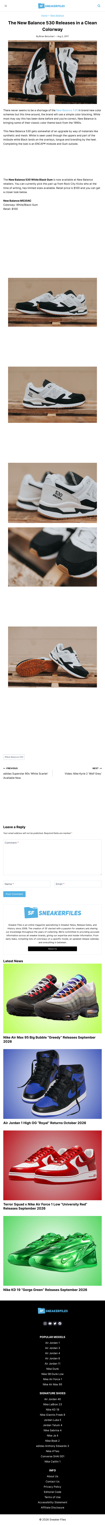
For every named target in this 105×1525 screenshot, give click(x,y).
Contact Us (52, 1481)
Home (44, 15)
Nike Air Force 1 (52, 1379)
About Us (52, 1476)
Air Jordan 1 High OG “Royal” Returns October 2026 (44, 1123)
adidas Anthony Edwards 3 (52, 1446)
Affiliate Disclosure (52, 1507)
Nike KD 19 (52, 1409)
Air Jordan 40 (52, 1399)
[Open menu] (5, 6)
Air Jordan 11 (52, 1363)
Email (60, 884)
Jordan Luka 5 (52, 1420)
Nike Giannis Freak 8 (52, 1414)
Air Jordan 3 (52, 1348)
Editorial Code (52, 1492)
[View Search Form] (99, 6)
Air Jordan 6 (52, 1358)
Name (9, 884)
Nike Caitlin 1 (53, 1461)
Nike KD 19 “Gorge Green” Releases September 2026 (45, 1290)
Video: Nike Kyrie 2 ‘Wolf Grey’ (83, 771)
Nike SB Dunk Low (52, 1374)
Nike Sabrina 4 (53, 1430)
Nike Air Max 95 (52, 1384)
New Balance (57, 15)
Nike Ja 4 (52, 1435)
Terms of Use (52, 1497)
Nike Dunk (52, 1368)
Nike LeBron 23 (52, 1404)
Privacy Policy (52, 1486)
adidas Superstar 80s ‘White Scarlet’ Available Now (25, 773)
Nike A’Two (52, 1451)
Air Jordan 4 (52, 1353)
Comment (12, 842)
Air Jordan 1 (52, 1342)
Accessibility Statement (52, 1502)
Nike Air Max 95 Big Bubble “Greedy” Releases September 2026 (49, 1039)
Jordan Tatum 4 (52, 1425)
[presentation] (52, 998)
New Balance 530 (67, 110)
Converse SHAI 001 (52, 1456)
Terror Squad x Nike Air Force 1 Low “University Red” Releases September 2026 (45, 1206)
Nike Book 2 (52, 1440)
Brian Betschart (47, 36)
